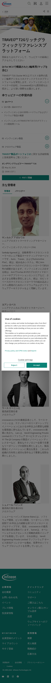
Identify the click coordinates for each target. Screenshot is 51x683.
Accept (36, 365)
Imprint (33, 350)
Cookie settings (25, 359)
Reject (14, 365)
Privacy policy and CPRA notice (16, 350)
